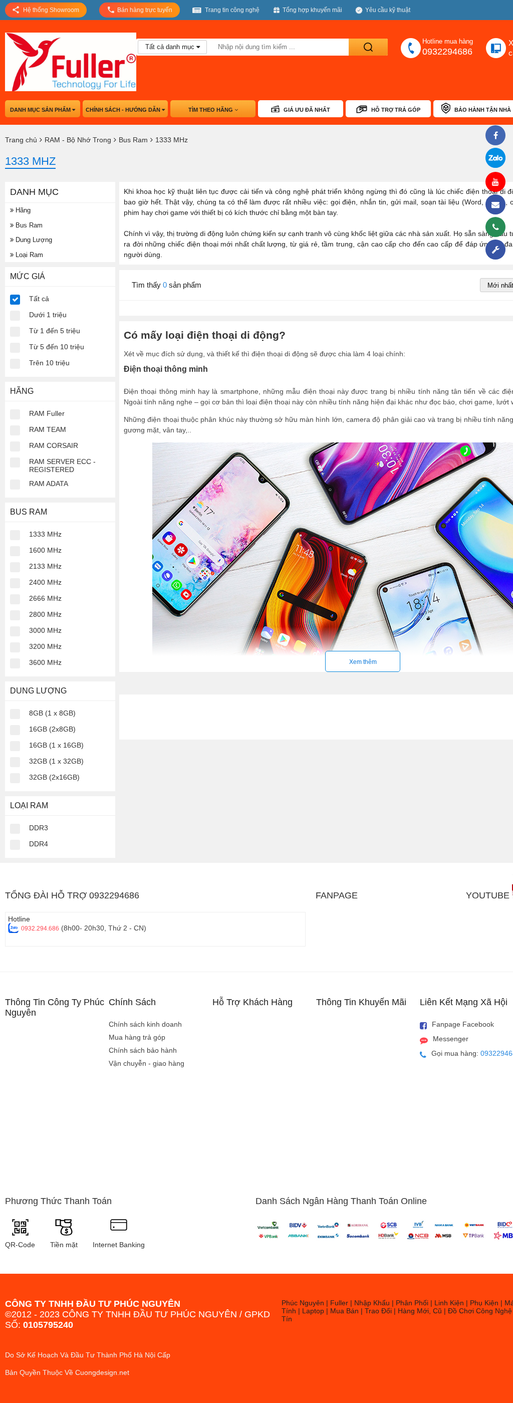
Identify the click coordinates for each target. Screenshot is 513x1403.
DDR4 (38, 844)
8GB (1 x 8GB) (52, 713)
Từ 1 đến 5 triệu (54, 331)
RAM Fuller (47, 413)
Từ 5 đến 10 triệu (56, 347)
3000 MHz (45, 630)
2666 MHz (45, 598)
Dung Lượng (33, 240)
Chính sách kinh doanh (145, 1024)
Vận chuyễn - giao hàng (146, 1063)
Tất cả (39, 299)
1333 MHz (45, 534)
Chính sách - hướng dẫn (124, 110)
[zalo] (497, 158)
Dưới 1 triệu (48, 315)
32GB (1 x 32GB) (56, 761)
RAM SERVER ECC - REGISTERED (62, 465)
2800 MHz (45, 614)
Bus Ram (28, 225)
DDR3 (38, 828)
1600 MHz (45, 550)
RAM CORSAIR (53, 445)
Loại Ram (28, 255)
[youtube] (497, 182)
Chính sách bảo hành (143, 1050)
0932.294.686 (40, 928)
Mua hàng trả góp (137, 1037)
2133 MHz (45, 566)
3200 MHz (45, 646)
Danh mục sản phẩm (41, 110)
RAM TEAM (47, 429)
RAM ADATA (48, 484)
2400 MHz (45, 582)
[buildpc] (497, 250)
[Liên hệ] (497, 204)
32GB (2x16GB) (54, 777)
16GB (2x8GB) (52, 729)
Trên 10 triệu (49, 363)
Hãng (22, 210)
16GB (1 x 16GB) (56, 745)
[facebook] (497, 135)
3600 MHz (45, 662)
